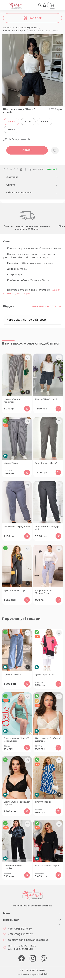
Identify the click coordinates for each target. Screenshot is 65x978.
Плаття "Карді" (43, 802)
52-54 (28, 121)
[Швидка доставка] (17, 438)
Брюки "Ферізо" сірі (14, 590)
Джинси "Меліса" (13, 674)
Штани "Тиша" (11, 463)
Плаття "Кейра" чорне (47, 865)
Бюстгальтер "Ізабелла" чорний (17, 803)
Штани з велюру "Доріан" (12, 867)
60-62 (11, 129)
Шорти (27, 293)
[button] (40, 5)
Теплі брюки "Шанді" (46, 463)
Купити (27, 150)
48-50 (11, 121)
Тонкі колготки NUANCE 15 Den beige (16, 739)
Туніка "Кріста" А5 (44, 674)
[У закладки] (55, 150)
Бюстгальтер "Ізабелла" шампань (48, 739)
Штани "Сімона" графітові (12, 400)
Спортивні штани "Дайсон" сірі (44, 591)
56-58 (44, 121)
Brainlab (43, 974)
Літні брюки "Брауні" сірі (17, 526)
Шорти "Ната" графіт (46, 399)
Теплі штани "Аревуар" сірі (47, 528)
